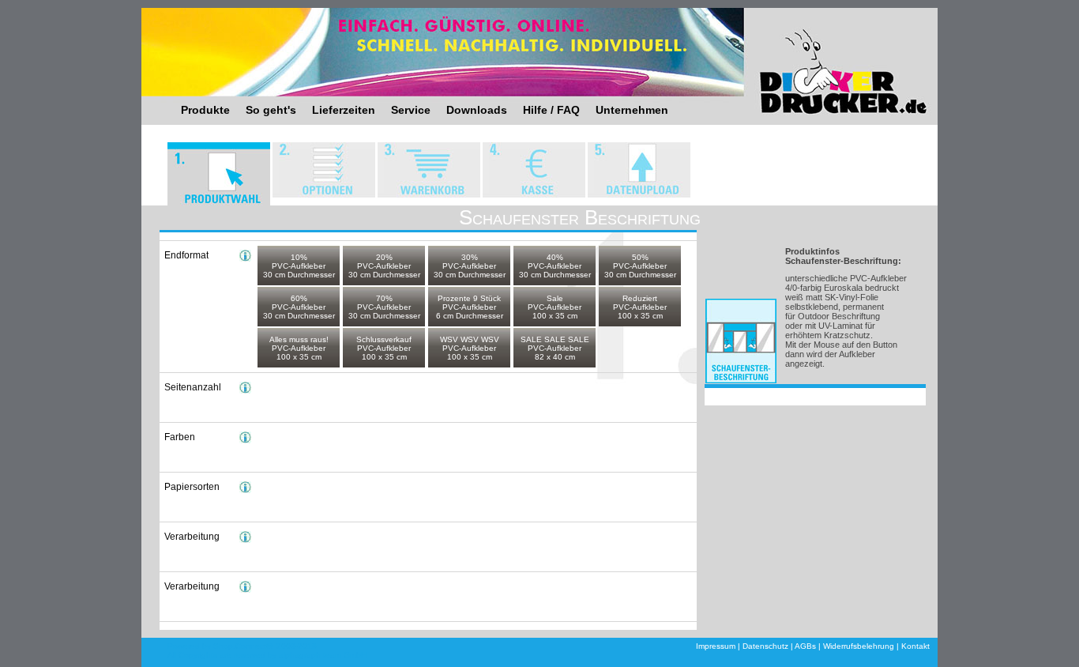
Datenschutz (765, 646)
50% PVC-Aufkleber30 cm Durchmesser (640, 266)
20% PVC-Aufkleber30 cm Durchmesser (384, 266)
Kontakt (915, 646)
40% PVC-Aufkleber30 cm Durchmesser (555, 266)
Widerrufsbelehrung (858, 646)
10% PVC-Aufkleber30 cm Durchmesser (299, 266)
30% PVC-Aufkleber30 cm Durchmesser (470, 266)
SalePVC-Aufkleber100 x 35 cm (554, 307)
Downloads (476, 110)
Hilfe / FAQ (551, 110)
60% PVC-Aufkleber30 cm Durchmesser (299, 307)
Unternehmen (632, 110)
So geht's (271, 110)
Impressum (715, 646)
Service (410, 110)
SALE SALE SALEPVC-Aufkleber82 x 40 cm (555, 348)
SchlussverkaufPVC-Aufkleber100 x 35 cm (384, 348)
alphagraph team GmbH (323, 654)
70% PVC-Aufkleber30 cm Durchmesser (384, 307)
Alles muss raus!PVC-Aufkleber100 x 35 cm (299, 348)
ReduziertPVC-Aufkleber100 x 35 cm (640, 307)
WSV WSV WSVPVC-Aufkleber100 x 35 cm (469, 348)
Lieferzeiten (343, 110)
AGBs (805, 646)
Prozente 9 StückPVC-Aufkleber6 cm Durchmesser (469, 307)
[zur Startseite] (822, 59)
